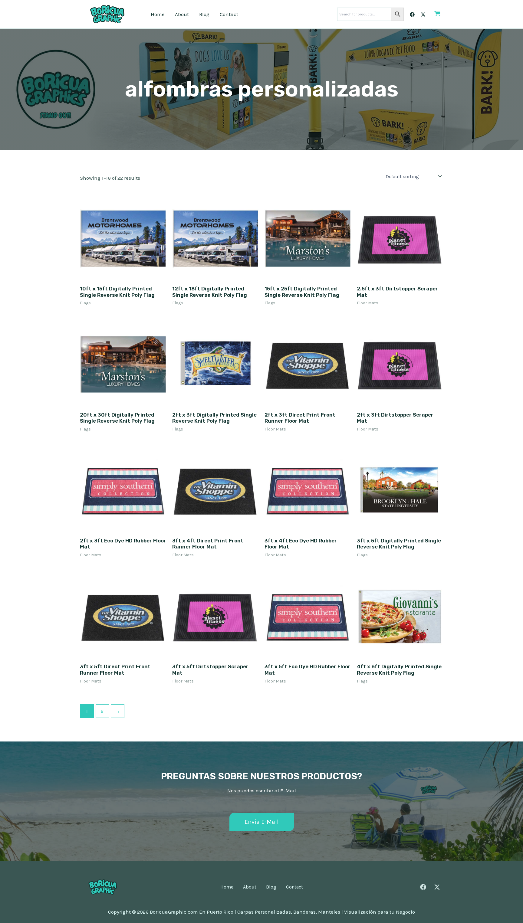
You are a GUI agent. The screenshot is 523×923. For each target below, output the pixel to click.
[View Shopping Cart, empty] (437, 14)
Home (158, 14)
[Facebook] (412, 14)
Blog (204, 14)
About (182, 14)
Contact (229, 14)
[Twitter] (423, 14)
